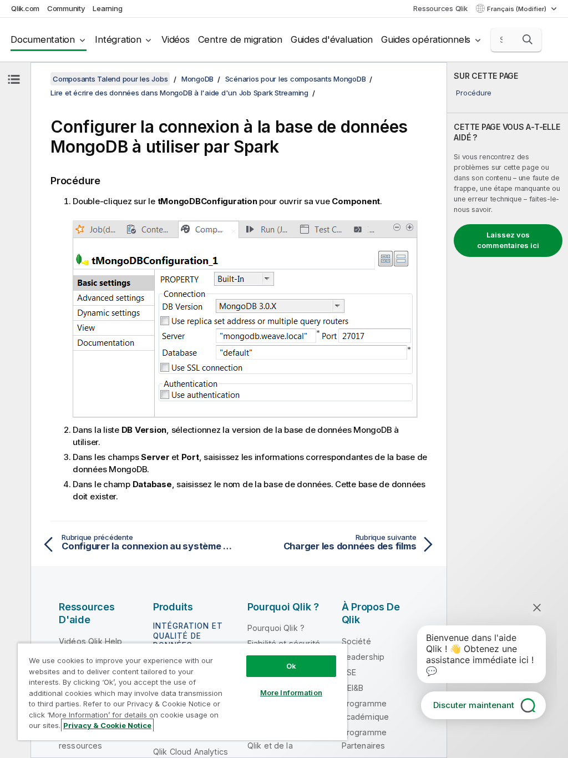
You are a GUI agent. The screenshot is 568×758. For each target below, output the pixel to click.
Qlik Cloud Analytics (190, 751)
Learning (107, 8)
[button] (527, 39)
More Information (291, 692)
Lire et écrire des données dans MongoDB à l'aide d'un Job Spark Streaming (179, 92)
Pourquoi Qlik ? (276, 628)
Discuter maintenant (473, 705)
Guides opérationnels (425, 39)
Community (66, 8)
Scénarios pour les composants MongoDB (295, 78)
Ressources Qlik (440, 8)
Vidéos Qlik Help (91, 641)
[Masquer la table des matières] (14, 79)
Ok (291, 665)
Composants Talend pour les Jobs (110, 78)
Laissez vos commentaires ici (508, 240)
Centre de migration (240, 39)
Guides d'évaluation (332, 39)
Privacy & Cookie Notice (107, 725)
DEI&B (353, 688)
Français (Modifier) (517, 9)
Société (356, 641)
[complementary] (507, 410)
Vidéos (175, 39)
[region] (182, 691)
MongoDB (197, 78)
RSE (349, 672)
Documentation (43, 39)
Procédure (473, 92)
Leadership (363, 656)
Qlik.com (25, 8)
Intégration (118, 39)
